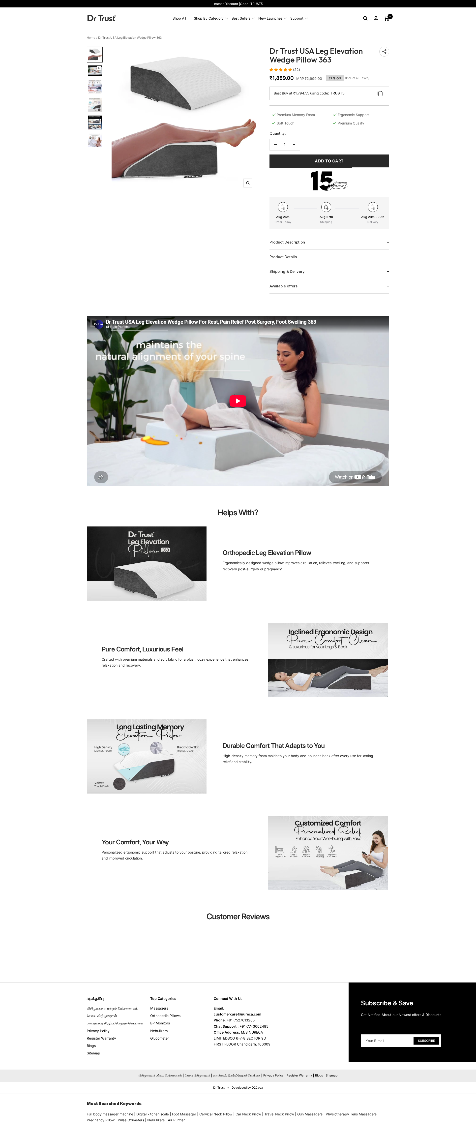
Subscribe (426, 1041)
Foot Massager (184, 1114)
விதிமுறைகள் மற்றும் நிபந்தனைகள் (112, 1008)
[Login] (376, 18)
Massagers (159, 1008)
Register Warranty (101, 1038)
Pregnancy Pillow (101, 1120)
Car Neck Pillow (248, 1114)
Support (296, 18)
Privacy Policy (98, 1031)
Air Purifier (176, 1120)
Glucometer (159, 1038)
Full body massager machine (110, 1114)
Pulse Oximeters (131, 1120)
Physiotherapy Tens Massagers (351, 1114)
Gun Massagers (310, 1114)
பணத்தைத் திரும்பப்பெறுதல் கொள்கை (115, 1023)
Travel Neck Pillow (279, 1114)
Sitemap (93, 1053)
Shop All (179, 18)
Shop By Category (209, 18)
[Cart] (386, 18)
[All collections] (133, 1114)
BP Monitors (160, 1023)
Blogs (91, 1046)
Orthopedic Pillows (165, 1016)
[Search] (365, 18)
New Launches (270, 18)
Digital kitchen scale (152, 1114)
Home (91, 37)
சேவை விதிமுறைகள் (102, 1016)
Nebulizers (159, 1031)
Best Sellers (241, 18)
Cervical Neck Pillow (215, 1114)
